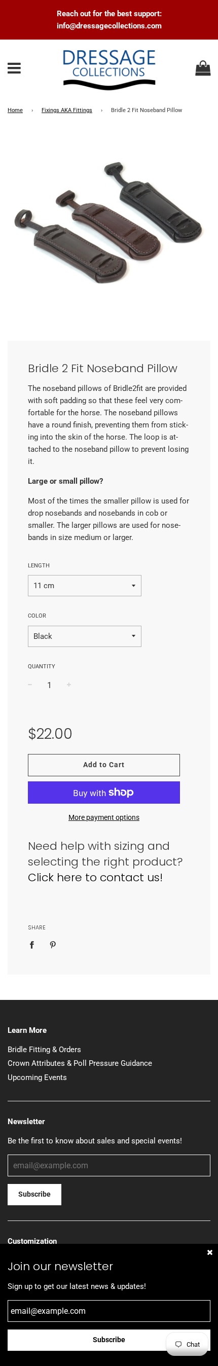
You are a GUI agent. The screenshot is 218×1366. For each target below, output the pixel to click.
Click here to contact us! (95, 877)
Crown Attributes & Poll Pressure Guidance (80, 1063)
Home (15, 110)
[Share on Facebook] (34, 944)
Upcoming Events (37, 1077)
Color (37, 616)
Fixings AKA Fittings (67, 110)
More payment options (103, 817)
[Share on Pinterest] (52, 944)
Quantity (41, 666)
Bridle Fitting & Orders (44, 1049)
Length (39, 565)
